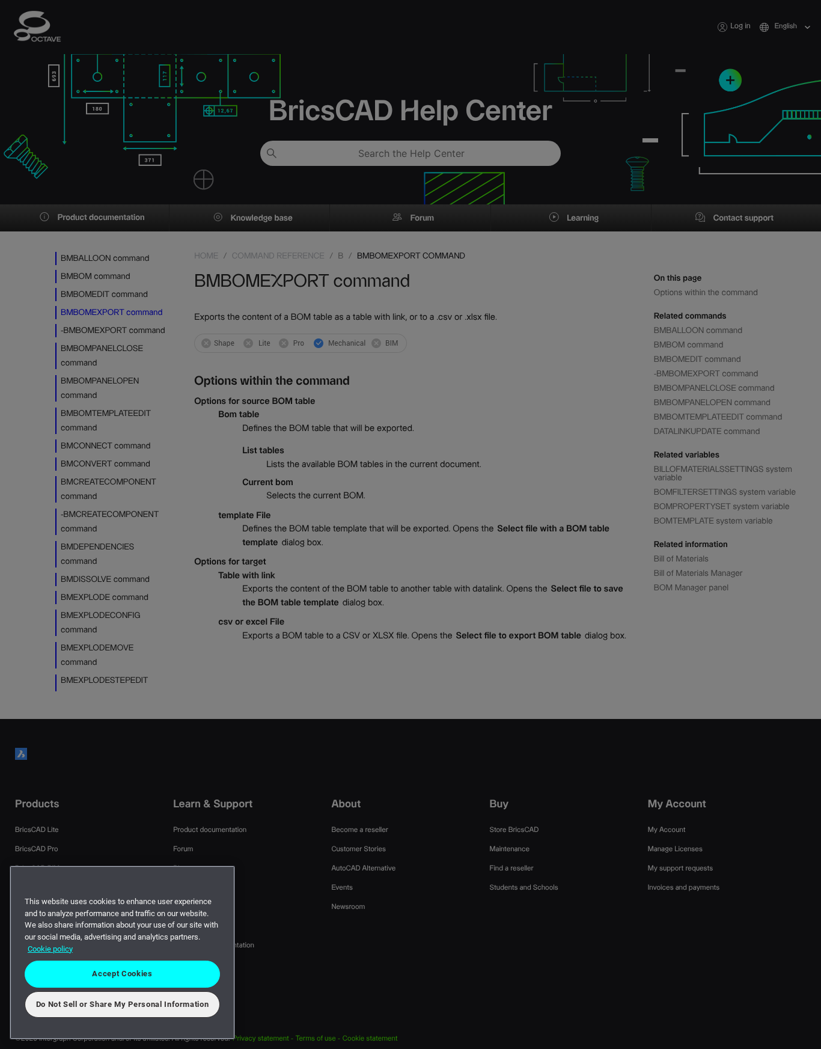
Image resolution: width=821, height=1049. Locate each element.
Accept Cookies (122, 973)
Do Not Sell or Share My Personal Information (122, 1004)
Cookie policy (50, 948)
